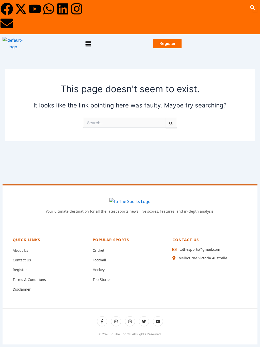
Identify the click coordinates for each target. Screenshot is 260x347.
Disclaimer (22, 289)
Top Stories (102, 279)
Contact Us (22, 260)
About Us (20, 250)
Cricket (98, 250)
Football (99, 260)
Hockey (99, 269)
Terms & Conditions (29, 279)
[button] (88, 43)
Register (20, 269)
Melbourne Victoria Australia (202, 258)
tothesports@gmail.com (200, 249)
